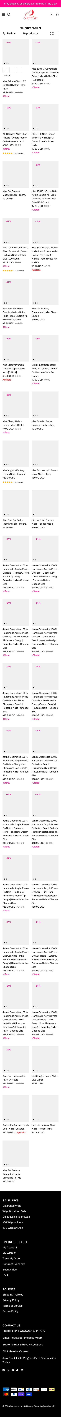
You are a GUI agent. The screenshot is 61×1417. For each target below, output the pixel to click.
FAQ (5, 1275)
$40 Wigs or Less (13, 1222)
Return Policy (11, 1311)
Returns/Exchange (14, 1264)
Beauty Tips (10, 1269)
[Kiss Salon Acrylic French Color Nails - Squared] (16, 1108)
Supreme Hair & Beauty (21, 1406)
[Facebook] (4, 1370)
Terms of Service (13, 1305)
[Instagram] (8, 1370)
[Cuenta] (50, 14)
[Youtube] (13, 1370)
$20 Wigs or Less (13, 1227)
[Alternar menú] (3, 14)
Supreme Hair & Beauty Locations (23, 1344)
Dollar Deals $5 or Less (16, 1216)
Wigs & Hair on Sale (14, 1211)
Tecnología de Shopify (45, 1406)
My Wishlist (9, 1252)
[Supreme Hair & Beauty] (30, 14)
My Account (10, 1247)
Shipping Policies (13, 1294)
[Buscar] (10, 14)
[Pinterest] (22, 1370)
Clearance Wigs (12, 1205)
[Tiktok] (17, 1370)
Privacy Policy (11, 1300)
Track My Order (12, 1258)
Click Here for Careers (16, 1351)
